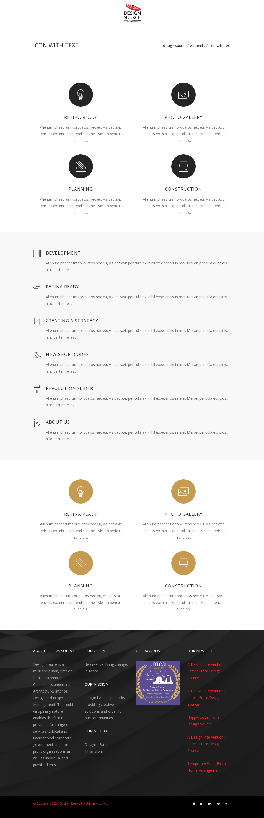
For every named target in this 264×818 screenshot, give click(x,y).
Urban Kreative (97, 803)
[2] (145, 700)
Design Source (174, 45)
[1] (140, 700)
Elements (197, 45)
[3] (150, 700)
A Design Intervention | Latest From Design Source (207, 671)
